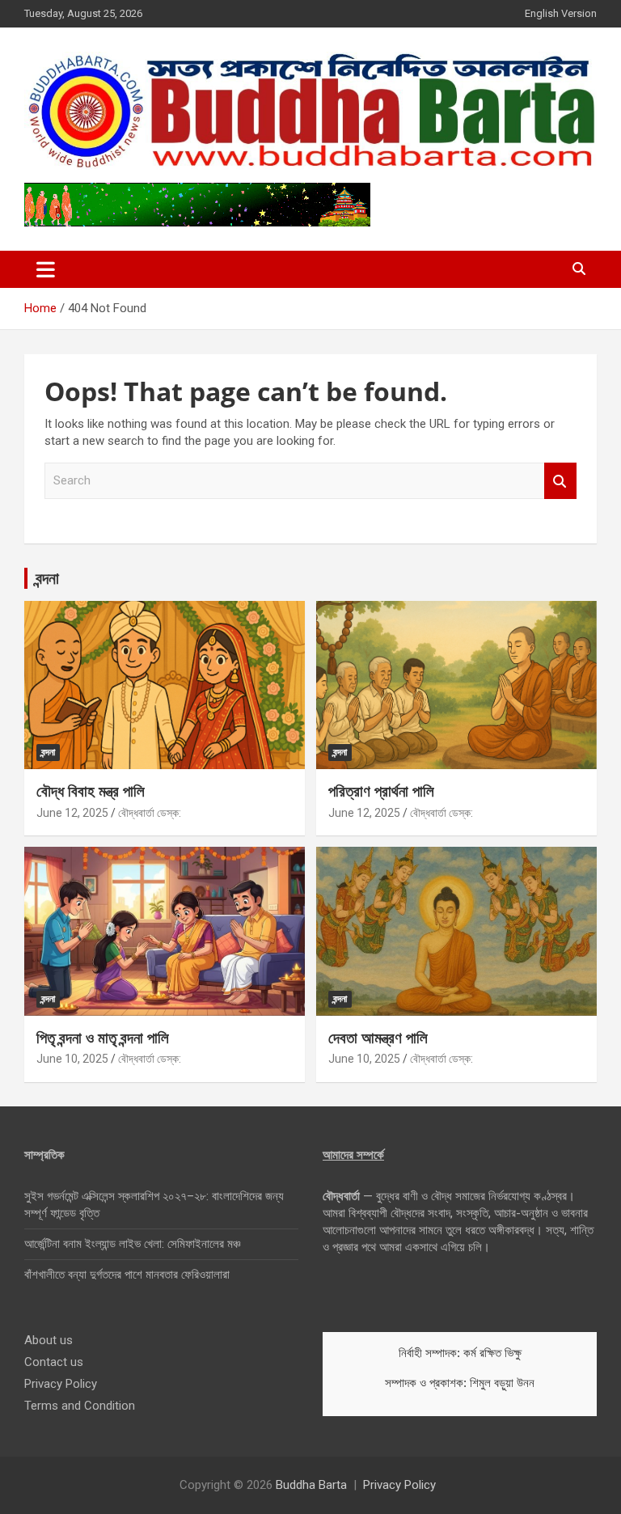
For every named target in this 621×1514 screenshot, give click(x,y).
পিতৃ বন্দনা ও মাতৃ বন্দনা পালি (102, 1037)
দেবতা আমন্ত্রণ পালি (378, 1037)
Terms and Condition (79, 1405)
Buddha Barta (311, 1485)
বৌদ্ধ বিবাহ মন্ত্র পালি (90, 790)
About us (48, 1340)
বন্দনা (47, 578)
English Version (561, 13)
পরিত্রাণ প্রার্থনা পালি (381, 790)
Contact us (53, 1362)
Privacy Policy (60, 1384)
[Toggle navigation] (45, 269)
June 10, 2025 (72, 1058)
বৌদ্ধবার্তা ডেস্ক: (149, 812)
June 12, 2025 (72, 812)
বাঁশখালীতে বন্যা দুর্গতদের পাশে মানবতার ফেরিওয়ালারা (127, 1274)
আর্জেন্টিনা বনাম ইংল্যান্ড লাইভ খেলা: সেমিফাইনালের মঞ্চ (132, 1244)
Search (560, 481)
